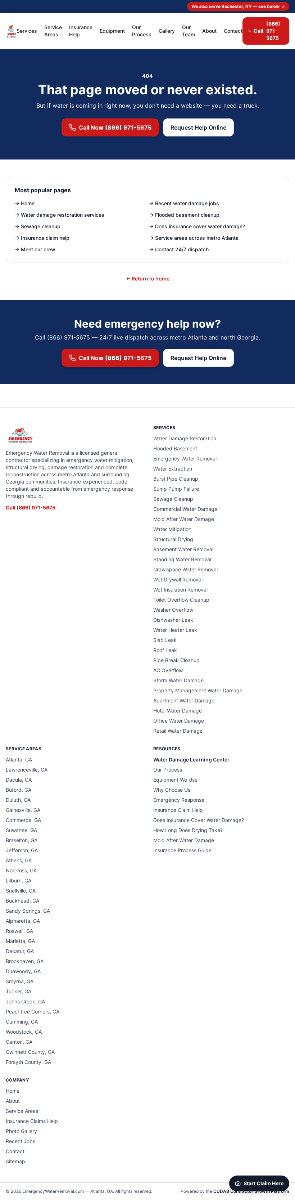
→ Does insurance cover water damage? (197, 226)
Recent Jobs (20, 1141)
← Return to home (147, 278)
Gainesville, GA (23, 810)
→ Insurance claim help (42, 238)
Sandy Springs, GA (28, 911)
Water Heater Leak (175, 630)
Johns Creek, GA (25, 1001)
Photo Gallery (21, 1131)
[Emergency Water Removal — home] (11, 31)
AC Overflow (168, 670)
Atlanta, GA (19, 759)
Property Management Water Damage (197, 690)
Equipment (112, 31)
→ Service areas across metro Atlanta (194, 238)
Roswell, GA (19, 931)
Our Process (141, 30)
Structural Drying (173, 539)
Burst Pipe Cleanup (175, 479)
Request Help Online (198, 127)
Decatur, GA (20, 951)
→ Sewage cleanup (37, 226)
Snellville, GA (21, 890)
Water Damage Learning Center (191, 759)
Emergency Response (178, 800)
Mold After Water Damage (183, 519)
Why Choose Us (171, 790)
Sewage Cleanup (173, 499)
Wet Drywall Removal (178, 579)
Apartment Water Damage (183, 700)
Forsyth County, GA (28, 1062)
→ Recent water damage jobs (184, 203)
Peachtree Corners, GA (32, 1011)
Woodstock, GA (24, 1032)
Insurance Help (80, 30)
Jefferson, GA (22, 850)
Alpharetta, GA (23, 921)
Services (27, 31)
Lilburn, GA (18, 880)
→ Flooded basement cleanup (184, 215)
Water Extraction (172, 469)
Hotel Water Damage (177, 710)
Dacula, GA (19, 780)
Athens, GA (19, 860)
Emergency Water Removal (185, 458)
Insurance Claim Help (178, 810)
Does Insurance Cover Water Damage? (198, 820)
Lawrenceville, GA (26, 770)
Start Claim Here (263, 1183)
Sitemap (15, 1161)
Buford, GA (18, 790)
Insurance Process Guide (182, 850)
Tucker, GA (18, 991)
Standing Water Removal (182, 559)
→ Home (25, 203)
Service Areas (53, 30)
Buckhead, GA (22, 901)
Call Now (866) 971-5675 (115, 127)
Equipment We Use (175, 780)
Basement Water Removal (183, 549)
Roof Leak (165, 650)
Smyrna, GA (19, 981)
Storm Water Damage (178, 680)
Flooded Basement (175, 448)
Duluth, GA (18, 800)
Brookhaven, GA (25, 961)
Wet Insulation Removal (180, 589)
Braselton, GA (21, 840)
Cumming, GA (22, 1022)
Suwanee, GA (21, 830)
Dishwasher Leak (173, 620)
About (209, 31)
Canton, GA (19, 1042)
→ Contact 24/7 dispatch (179, 249)
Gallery (167, 31)
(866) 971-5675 (267, 31)
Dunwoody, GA (23, 971)
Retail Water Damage (178, 731)
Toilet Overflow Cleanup (181, 600)
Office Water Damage (178, 721)
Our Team (188, 30)
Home (12, 1091)
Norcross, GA (21, 870)
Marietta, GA (20, 941)
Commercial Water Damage (185, 509)
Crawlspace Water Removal (185, 569)
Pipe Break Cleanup (176, 660)
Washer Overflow (173, 610)
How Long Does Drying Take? (188, 830)
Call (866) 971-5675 (30, 507)
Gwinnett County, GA (30, 1052)
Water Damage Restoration (184, 438)
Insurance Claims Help (32, 1121)
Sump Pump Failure (176, 489)
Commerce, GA (23, 820)
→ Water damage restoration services (59, 215)
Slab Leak (165, 640)
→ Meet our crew (35, 249)
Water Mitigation (172, 529)
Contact (233, 31)
